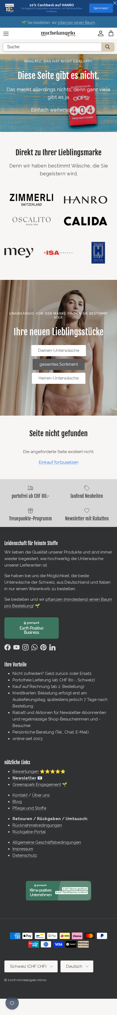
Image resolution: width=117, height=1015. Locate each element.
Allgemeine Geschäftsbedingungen (47, 842)
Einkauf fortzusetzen (58, 462)
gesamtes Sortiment (58, 364)
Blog (17, 801)
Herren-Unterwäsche (59, 378)
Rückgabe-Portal (29, 831)
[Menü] (6, 34)
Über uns (41, 795)
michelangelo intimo (31, 980)
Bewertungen (26, 771)
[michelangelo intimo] (58, 33)
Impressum (23, 848)
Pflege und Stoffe (29, 808)
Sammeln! (101, 8)
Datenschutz (25, 855)
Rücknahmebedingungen (37, 825)
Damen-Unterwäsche (58, 350)
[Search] (107, 47)
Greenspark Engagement (37, 784)
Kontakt (20, 795)
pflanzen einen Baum (76, 22)
